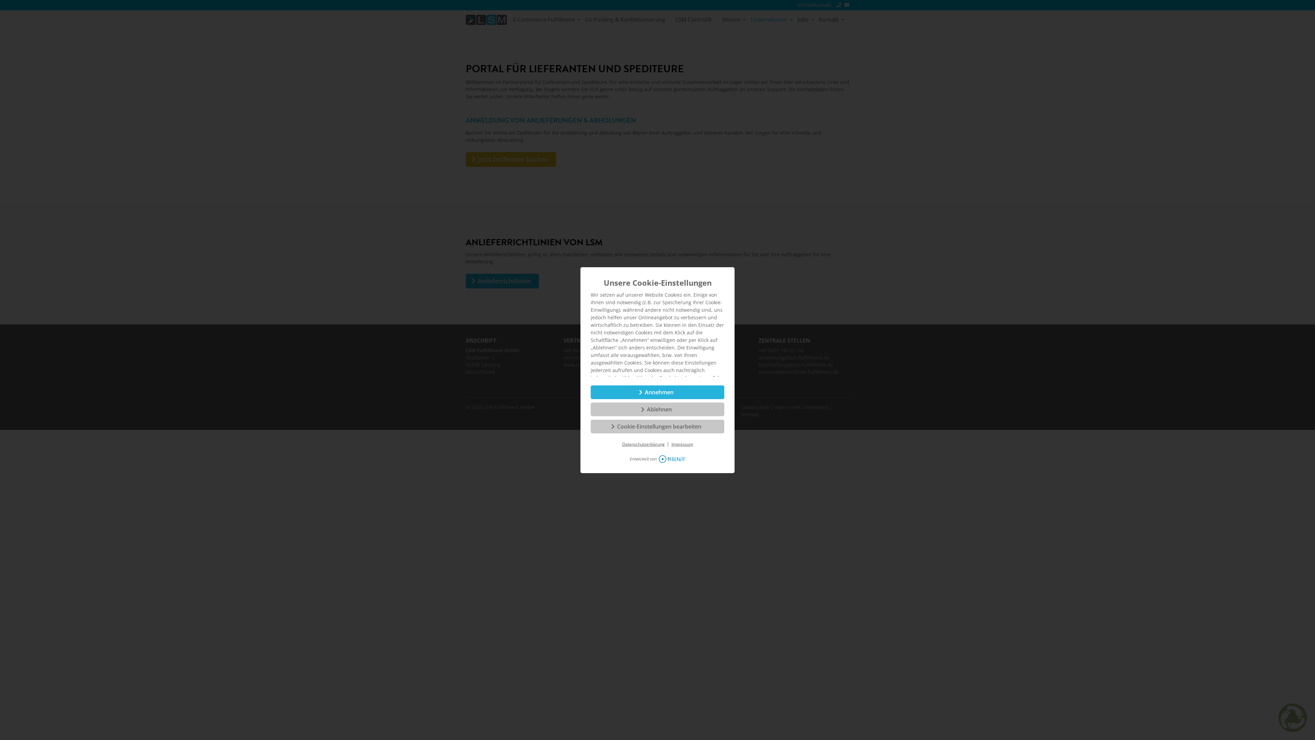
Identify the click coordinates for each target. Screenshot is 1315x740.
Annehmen (659, 392)
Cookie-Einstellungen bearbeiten (659, 426)
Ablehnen (659, 409)
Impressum (682, 444)
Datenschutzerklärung (643, 444)
